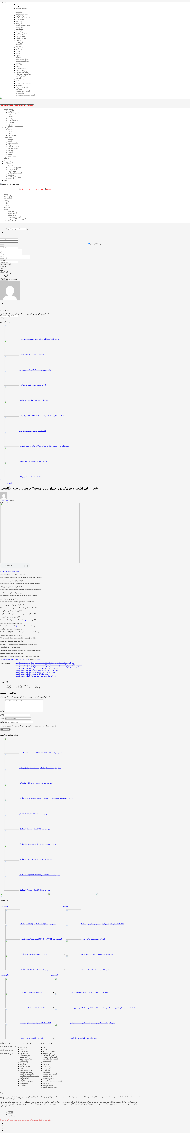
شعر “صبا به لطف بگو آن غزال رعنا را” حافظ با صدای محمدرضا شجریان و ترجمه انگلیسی (45, 663)
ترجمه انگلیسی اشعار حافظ (19, 659)
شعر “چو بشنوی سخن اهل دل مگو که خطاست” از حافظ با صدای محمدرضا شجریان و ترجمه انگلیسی (49, 665)
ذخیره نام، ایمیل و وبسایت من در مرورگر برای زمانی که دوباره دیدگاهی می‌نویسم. (29, 726)
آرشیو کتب (11, 1114)
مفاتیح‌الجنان (24, 1083)
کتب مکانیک (24, 1057)
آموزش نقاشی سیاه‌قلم (20, 105)
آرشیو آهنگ (46, 1072)
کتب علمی (65, 906)
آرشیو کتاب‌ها (47, 1076)
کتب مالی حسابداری (49, 1051)
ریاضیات (22, 1068)
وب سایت (3, 722)
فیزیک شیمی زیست (26, 1070)
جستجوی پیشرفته (49, 1085)
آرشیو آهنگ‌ (11, 1116)
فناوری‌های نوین (25, 1066)
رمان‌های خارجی (48, 1064)
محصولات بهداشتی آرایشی (7, 105)
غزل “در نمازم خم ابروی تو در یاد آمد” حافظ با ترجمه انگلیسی (36, 676)
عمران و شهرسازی (26, 1059)
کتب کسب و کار (25, 1055)
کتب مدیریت (24, 1053)
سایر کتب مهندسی (26, 1072)
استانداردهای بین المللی (27, 1074)
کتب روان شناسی (49, 1055)
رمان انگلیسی (5, 975)
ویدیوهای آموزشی (48, 1078)
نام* (1, 715)
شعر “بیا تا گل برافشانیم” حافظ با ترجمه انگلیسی (32, 674)
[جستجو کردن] (27, 229)
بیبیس (38, 659)
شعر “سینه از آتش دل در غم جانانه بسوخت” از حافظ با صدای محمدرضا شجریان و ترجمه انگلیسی (47, 666)
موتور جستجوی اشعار (50, 1087)
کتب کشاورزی (24, 1064)
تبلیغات (10, 1113)
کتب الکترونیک (24, 1051)
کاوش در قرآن (24, 1078)
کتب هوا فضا (24, 1062)
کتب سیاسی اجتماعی (50, 1057)
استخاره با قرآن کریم (26, 1081)
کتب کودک (46, 1066)
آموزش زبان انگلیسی (50, 1074)
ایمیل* (2, 718)
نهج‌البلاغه (23, 1085)
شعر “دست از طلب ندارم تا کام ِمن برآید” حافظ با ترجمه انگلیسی (37, 670)
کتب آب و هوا (47, 1053)
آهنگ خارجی (4, 906)
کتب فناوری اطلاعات (27, 1047)
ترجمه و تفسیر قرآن (26, 1079)
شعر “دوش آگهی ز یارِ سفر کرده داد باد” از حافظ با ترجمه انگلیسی (37, 668)
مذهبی (45, 1062)
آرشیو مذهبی (47, 1079)
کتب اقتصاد (46, 1049)
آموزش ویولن (30, 105)
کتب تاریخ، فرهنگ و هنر (50, 1059)
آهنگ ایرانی (8, 483)
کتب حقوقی (47, 1047)
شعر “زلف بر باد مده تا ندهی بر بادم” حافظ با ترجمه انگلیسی (35, 672)
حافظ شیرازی (5, 659)
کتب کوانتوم (24, 1061)
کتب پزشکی (24, 1049)
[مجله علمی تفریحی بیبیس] (1, 98)
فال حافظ (46, 1083)
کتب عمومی (54, 975)
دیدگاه (2, 711)
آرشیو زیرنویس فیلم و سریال (52, 1081)
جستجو (10, 1111)
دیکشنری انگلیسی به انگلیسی (29, 1076)
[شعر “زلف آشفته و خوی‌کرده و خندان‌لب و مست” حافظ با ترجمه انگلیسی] (40, 562)
